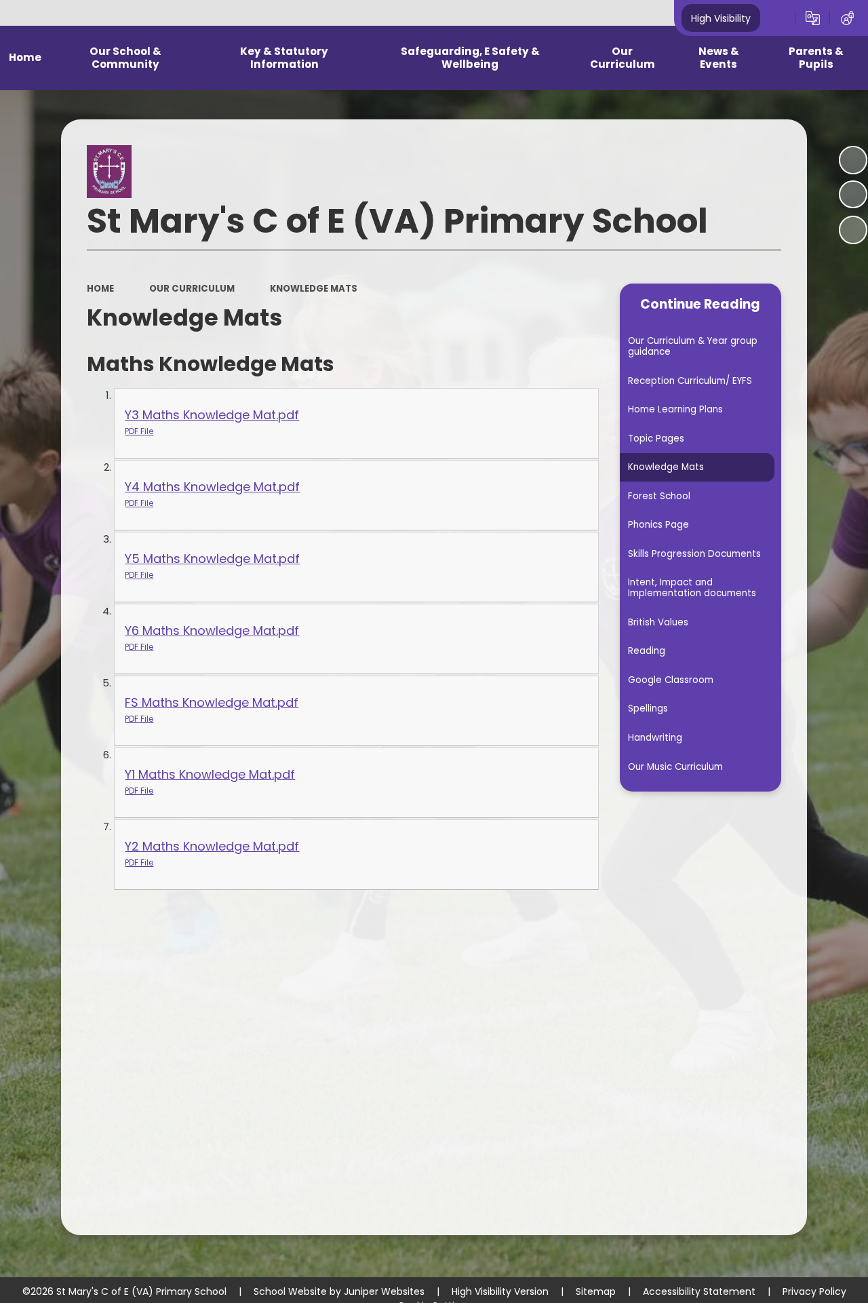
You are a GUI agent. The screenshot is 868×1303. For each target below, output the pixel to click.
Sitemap (596, 1291)
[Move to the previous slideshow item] (853, 194)
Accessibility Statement (699, 1291)
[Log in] (847, 18)
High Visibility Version (500, 1291)
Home (100, 288)
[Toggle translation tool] (812, 18)
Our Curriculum (192, 288)
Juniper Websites (384, 1291)
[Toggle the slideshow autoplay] (853, 160)
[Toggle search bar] (777, 18)
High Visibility (721, 17)
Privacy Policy (814, 1291)
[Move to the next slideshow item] (853, 230)
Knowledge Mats (313, 288)
